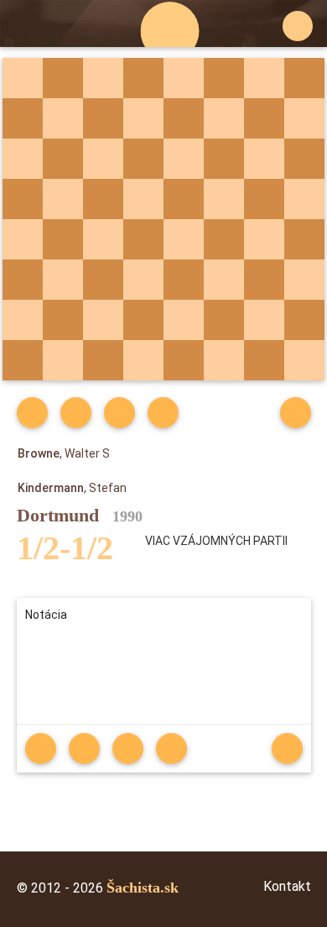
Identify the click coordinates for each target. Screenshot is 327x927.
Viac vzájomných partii (216, 540)
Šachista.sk (142, 887)
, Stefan (72, 488)
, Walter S (64, 453)
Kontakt (287, 886)
